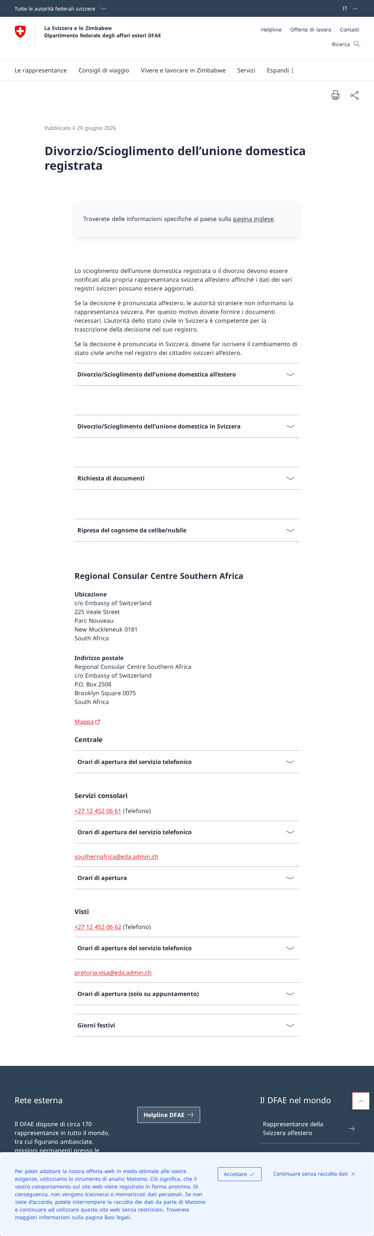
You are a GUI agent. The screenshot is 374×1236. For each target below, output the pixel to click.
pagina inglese (253, 219)
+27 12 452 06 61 (98, 811)
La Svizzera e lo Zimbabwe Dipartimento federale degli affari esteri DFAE (102, 31)
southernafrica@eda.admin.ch (116, 857)
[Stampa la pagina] (335, 95)
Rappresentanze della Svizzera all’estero (293, 1128)
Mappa (84, 722)
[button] (41, 70)
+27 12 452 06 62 (98, 927)
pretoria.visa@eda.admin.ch (113, 973)
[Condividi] (354, 95)
